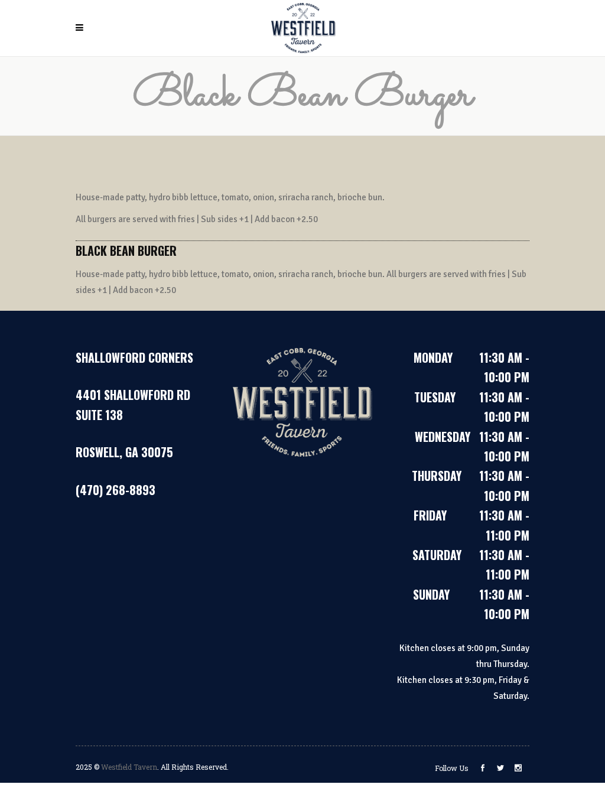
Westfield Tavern (129, 767)
